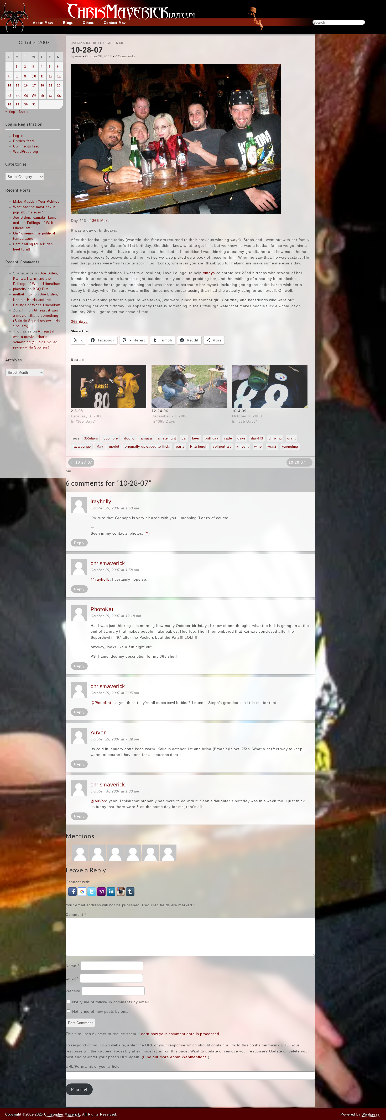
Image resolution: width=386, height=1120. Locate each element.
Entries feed (23, 141)
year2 (272, 446)
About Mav (42, 23)
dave (241, 438)
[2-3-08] (108, 386)
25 (42, 94)
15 (17, 85)
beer (196, 438)
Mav (99, 446)
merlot (114, 446)
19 (50, 85)
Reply (79, 543)
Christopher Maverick (62, 1114)
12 (50, 76)
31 (34, 104)
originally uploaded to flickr (147, 446)
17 (34, 85)
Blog (67, 23)
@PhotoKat (101, 702)
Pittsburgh (198, 446)
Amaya (209, 273)
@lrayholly (100, 579)
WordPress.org (25, 152)
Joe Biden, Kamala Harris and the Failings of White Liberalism (34, 223)
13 (58, 76)
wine (258, 446)
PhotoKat (102, 609)
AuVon (99, 732)
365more (110, 438)
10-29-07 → (299, 462)
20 (58, 85)
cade (228, 438)
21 (9, 94)
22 (17, 94)
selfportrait (222, 446)
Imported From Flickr (104, 42)
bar (184, 438)
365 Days (78, 42)
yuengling (290, 446)
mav (78, 56)
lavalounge (82, 446)
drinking (275, 438)
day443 (257, 438)
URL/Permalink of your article (92, 1066)
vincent (242, 446)
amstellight (167, 438)
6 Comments (125, 56)
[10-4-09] (269, 386)
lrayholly (101, 501)
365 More (101, 220)
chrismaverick (108, 563)
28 (9, 104)
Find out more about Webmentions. (175, 1057)
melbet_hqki (23, 294)
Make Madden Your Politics (36, 201)
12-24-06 (160, 411)
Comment (76, 914)
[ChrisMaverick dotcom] (193, 9)
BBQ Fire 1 (42, 289)
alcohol (129, 438)
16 (26, 85)
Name (72, 966)
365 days (79, 321)
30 (26, 104)
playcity (20, 289)
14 (9, 85)
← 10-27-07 (81, 462)
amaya (146, 438)
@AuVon (98, 801)
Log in (18, 136)
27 (58, 94)
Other (88, 23)
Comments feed (26, 146)
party (180, 446)
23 (26, 94)
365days (91, 438)
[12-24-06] (189, 386)
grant (291, 438)
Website (73, 991)
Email (72, 978)
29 (17, 104)
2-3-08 (77, 411)
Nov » (24, 112)
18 (42, 85)
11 (42, 76)
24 (34, 94)
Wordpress (370, 1114)
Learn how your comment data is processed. (179, 1034)
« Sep (10, 112)
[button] (73, 891)
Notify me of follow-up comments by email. (111, 1002)
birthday (211, 438)
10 (34, 76)
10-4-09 (239, 411)
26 (50, 94)
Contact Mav (115, 23)
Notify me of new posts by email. (102, 1011)
